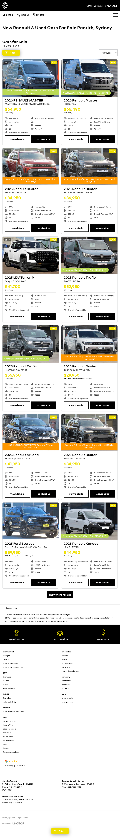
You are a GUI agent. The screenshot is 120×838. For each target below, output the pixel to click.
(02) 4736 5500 (15, 787)
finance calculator (11, 752)
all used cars (8, 740)
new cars (7, 733)
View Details (17, 139)
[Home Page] (5, 5)
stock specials (9, 729)
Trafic (6, 659)
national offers (9, 721)
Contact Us (44, 139)
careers (65, 688)
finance (6, 748)
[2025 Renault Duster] (30, 166)
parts (64, 659)
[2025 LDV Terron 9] (30, 255)
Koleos (6, 681)
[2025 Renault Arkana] (30, 432)
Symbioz (7, 677)
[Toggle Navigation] (115, 15)
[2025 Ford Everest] (30, 521)
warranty (66, 667)
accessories (67, 663)
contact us (66, 681)
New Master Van (10, 663)
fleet (5, 744)
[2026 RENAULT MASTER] (30, 78)
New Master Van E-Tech (13, 667)
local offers (8, 725)
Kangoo (6, 655)
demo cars (8, 736)
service (65, 655)
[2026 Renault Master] (89, 78)
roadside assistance (71, 671)
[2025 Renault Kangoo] (89, 521)
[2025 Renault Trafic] (89, 255)
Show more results (60, 594)
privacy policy (68, 698)
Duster (6, 684)
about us (66, 684)
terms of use (67, 702)
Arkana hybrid (9, 688)
